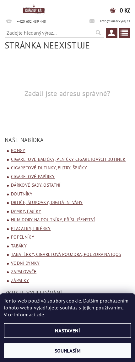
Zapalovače (23, 271)
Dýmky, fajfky (26, 211)
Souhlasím (68, 351)
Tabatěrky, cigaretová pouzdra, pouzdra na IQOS (66, 254)
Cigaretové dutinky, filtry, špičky (49, 168)
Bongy (18, 150)
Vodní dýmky (25, 263)
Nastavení (67, 330)
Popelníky (22, 237)
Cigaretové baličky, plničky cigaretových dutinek (68, 159)
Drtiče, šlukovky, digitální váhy (47, 202)
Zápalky (20, 280)
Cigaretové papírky (33, 176)
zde (40, 314)
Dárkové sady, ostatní (36, 185)
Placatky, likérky (31, 228)
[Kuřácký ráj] (34, 8)
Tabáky (19, 246)
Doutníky (22, 194)
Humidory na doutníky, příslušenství (53, 220)
